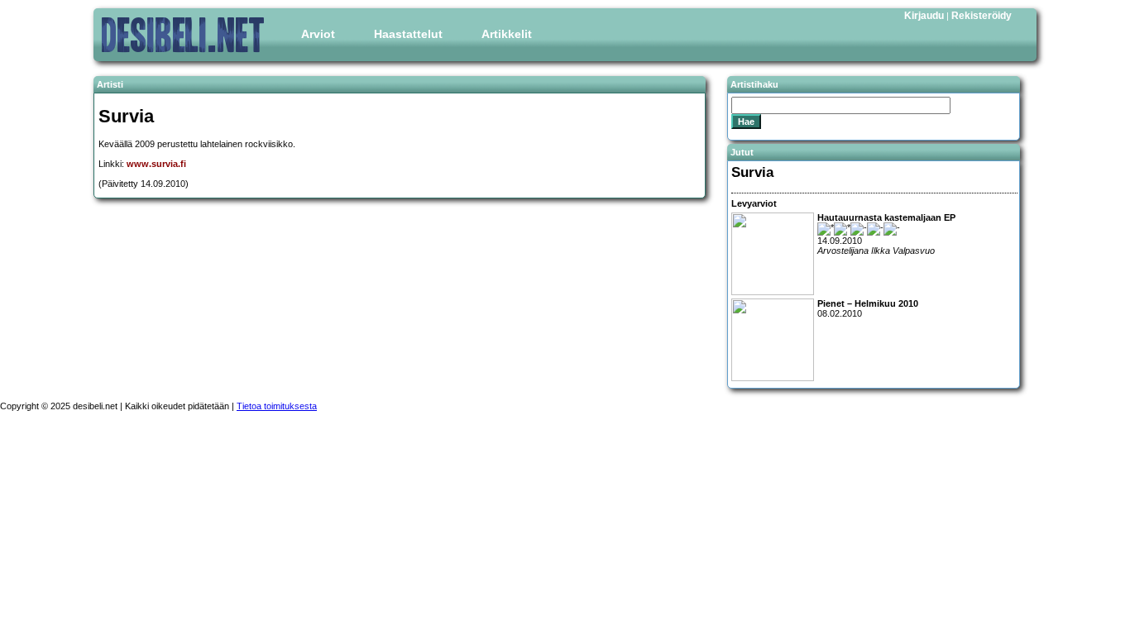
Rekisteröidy (981, 15)
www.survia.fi (156, 164)
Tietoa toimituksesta (277, 406)
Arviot (318, 34)
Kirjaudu (924, 15)
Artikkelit (506, 34)
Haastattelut (408, 34)
